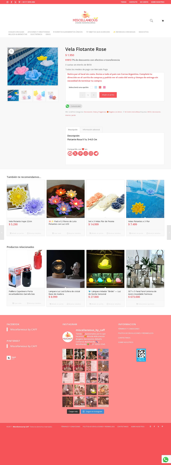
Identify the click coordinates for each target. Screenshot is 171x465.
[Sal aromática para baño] (169, 232)
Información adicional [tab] (91, 129)
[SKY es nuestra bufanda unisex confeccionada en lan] (67, 366)
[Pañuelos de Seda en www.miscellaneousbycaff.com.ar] (91, 366)
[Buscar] (150, 20)
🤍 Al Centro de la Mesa (131, 112)
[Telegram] (96, 153)
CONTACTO (133, 2)
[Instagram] (91, 153)
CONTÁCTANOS (124, 338)
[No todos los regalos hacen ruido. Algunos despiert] (103, 390)
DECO (149, 112)
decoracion (156, 112)
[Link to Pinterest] (20, 2)
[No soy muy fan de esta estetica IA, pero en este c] (67, 354)
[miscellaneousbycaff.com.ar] (85, 21)
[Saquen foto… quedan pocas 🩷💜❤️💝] (67, 390)
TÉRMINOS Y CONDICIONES (128, 329)
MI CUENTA (144, 2)
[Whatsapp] (85, 153)
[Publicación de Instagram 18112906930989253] (91, 354)
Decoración (88, 112)
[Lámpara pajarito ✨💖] (91, 390)
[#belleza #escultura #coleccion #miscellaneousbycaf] (91, 401)
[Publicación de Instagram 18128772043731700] (79, 378)
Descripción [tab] (72, 129)
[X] (75, 153)
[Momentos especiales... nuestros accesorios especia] (91, 378)
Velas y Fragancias (99, 112)
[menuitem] (124, 2)
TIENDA (123, 2)
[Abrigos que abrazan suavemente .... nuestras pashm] (79, 401)
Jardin (74, 115)
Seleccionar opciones (146, 304)
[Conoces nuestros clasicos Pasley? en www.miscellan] (103, 354)
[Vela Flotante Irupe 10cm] (2, 232)
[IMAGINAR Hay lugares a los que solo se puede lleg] (79, 390)
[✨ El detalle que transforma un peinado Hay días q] (79, 354)
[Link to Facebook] (11, 2)
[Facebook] (70, 153)
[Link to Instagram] (7, 2)
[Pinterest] (80, 153)
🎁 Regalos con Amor (114, 112)
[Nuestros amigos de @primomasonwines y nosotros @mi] (67, 401)
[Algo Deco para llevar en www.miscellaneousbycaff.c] (103, 366)
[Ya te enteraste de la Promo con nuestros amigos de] (103, 401)
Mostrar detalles (34, 233)
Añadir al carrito (108, 95)
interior (68, 115)
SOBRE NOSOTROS (157, 2)
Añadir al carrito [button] (17, 233)
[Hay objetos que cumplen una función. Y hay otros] (103, 378)
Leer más (57, 233)
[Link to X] (15, 2)
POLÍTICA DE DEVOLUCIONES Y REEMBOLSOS (135, 333)
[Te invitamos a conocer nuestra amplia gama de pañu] (67, 378)
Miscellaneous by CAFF (23, 329)
